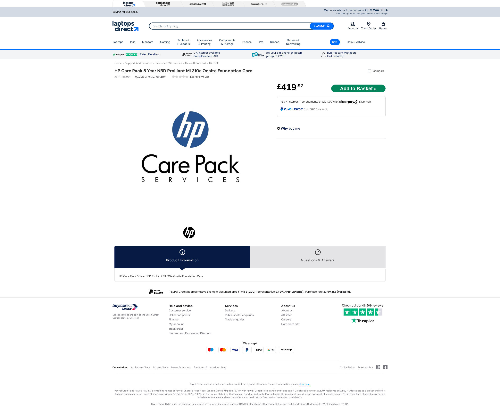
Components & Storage (227, 42)
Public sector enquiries (239, 315)
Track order (176, 328)
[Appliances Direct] (162, 4)
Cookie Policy (347, 367)
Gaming (165, 42)
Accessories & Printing (204, 42)
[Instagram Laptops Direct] (376, 368)
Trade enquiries (235, 319)
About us (287, 310)
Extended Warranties (168, 63)
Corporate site (290, 324)
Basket (383, 28)
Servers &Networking (293, 42)
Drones (274, 42)
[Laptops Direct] (128, 4)
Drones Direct (160, 367)
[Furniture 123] (258, 4)
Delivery (230, 310)
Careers (286, 319)
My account (176, 324)
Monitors (147, 42)
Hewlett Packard (195, 63)
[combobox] (241, 26)
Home (118, 63)
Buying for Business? (125, 12)
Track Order (368, 28)
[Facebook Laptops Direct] (384, 368)
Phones (247, 42)
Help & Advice (356, 42)
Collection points (179, 315)
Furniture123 (200, 367)
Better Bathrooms (181, 367)
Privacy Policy (365, 367)
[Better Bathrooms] (227, 4)
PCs (132, 42)
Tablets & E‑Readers (183, 42)
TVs (261, 42)
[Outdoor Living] (289, 4)
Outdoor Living (218, 367)
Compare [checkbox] (379, 71)
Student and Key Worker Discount (190, 333)
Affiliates (286, 315)
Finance (174, 319)
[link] (190, 77)
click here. (304, 384)
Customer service (180, 310)
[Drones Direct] (197, 4)
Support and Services (138, 63)
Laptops (118, 42)
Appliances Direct (140, 367)
